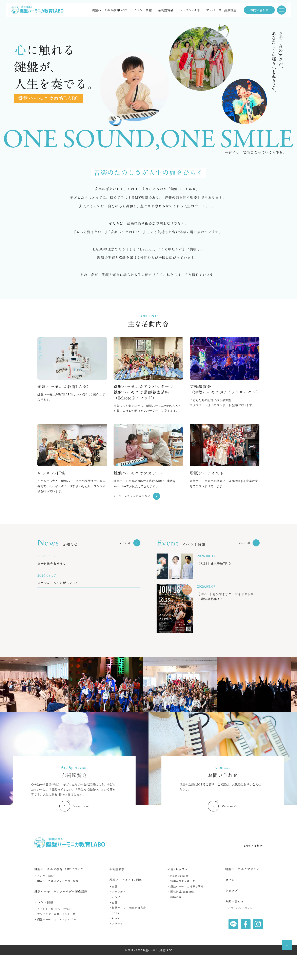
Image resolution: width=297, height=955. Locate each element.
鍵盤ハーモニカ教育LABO (109, 10)
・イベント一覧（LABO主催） (53, 909)
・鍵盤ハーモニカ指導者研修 (185, 886)
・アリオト (116, 923)
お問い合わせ (253, 846)
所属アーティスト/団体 (125, 880)
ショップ (231, 890)
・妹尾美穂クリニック (181, 881)
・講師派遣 (174, 897)
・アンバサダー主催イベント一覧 (55, 914)
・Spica (114, 913)
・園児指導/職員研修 (180, 892)
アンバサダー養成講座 (221, 10)
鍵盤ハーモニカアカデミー (244, 869)
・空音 (113, 886)
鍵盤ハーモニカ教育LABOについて (59, 869)
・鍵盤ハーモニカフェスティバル (55, 919)
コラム (230, 880)
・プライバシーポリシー (240, 908)
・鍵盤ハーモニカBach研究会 (127, 908)
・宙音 (113, 902)
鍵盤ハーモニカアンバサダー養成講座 (60, 892)
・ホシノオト (117, 897)
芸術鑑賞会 (165, 10)
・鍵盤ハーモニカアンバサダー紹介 (56, 881)
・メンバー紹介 (44, 876)
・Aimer (114, 918)
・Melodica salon (178, 876)
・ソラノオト (117, 892)
